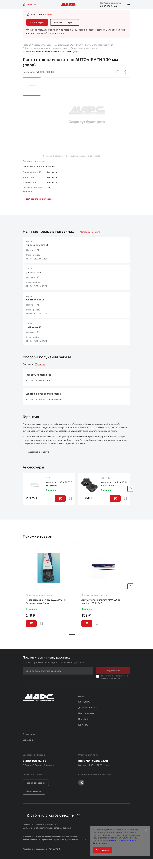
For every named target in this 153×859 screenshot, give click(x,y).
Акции (81, 696)
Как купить (84, 701)
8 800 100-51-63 (108, 6)
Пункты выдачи (86, 713)
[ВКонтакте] (114, 75)
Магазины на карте (90, 232)
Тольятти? (48, 14)
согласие (109, 676)
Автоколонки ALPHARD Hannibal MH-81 (114, 484)
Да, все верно (37, 22)
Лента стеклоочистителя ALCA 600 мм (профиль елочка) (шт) (46, 601)
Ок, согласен (102, 850)
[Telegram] (109, 75)
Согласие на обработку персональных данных (47, 828)
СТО (25, 745)
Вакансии (28, 740)
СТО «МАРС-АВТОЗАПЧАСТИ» (53, 815)
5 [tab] (83, 634)
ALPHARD (105, 478)
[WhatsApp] (124, 75)
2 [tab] (76, 634)
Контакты (83, 724)
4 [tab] (81, 634)
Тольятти (40, 364)
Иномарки (83, 719)
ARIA (48, 478)
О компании (29, 734)
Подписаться (113, 670)
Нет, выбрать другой (64, 22)
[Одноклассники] (119, 75)
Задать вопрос (34, 791)
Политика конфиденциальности (39, 824)
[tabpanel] (49, 586)
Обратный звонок (35, 782)
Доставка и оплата (88, 707)
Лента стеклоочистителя (39, 595)
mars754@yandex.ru (93, 760)
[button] (130, 489)
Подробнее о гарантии (38, 452)
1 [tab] (72, 634)
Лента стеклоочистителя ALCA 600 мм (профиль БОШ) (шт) (101, 601)
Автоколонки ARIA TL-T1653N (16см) (59, 484)
